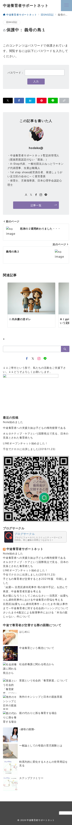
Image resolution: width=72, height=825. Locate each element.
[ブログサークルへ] (35, 537)
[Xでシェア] (8, 100)
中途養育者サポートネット (25, 5)
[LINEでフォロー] (45, 194)
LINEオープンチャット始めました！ (25, 443)
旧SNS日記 (11, 22)
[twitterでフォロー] (31, 194)
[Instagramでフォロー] (41, 194)
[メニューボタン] (66, 5)
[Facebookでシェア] (19, 100)
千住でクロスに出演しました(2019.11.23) (29, 449)
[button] (64, 100)
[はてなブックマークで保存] (30, 100)
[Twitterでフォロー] (33, 359)
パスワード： (16, 72)
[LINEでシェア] (53, 100)
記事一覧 (36, 205)
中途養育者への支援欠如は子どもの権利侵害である (34, 427)
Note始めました (13, 422)
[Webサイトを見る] (26, 194)
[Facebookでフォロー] (36, 194)
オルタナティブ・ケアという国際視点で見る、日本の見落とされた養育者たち (35, 435)
